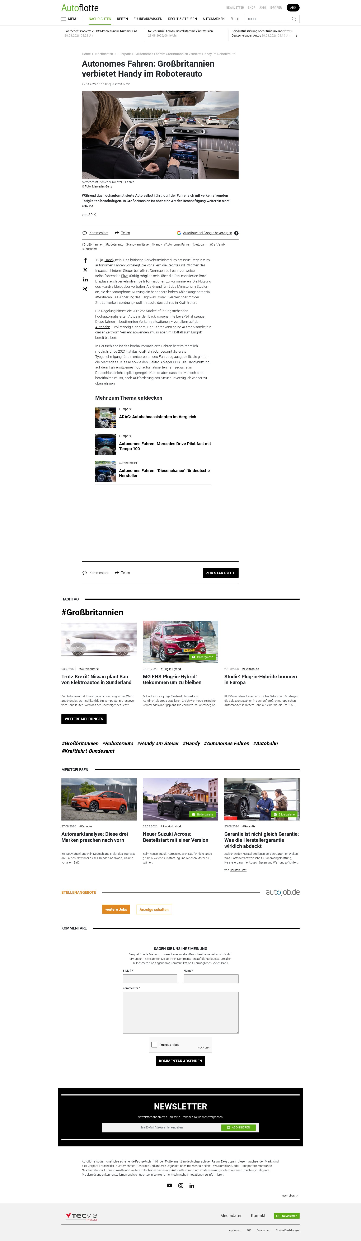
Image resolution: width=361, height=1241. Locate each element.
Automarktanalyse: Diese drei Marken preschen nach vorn (94, 837)
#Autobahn (265, 743)
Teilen (125, 233)
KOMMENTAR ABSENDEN (180, 1061)
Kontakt (258, 1215)
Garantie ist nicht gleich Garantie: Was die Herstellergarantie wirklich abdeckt (261, 840)
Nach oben (288, 1195)
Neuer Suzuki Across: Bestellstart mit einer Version (175, 837)
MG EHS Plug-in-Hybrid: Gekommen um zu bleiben (172, 680)
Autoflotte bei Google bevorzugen (207, 233)
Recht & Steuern (182, 19)
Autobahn (102, 327)
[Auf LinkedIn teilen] (85, 279)
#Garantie (248, 826)
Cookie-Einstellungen (288, 1230)
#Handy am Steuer (158, 743)
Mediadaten (231, 1215)
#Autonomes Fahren (226, 743)
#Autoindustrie (89, 669)
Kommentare (98, 233)
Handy (109, 260)
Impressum (235, 1230)
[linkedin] (191, 1185)
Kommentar (130, 988)
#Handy (191, 743)
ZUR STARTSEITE (220, 573)
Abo (293, 7)
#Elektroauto (250, 669)
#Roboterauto (117, 743)
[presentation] (296, 35)
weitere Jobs (116, 909)
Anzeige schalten (154, 909)
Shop (251, 7)
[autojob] (283, 892)
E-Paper (276, 7)
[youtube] (169, 1185)
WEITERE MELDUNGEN (84, 719)
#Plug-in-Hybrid (171, 669)
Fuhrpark (124, 54)
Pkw (124, 276)
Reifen (122, 19)
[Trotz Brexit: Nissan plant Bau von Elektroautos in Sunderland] (99, 642)
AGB (249, 1230)
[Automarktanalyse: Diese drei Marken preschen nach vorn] (99, 799)
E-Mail (127, 970)
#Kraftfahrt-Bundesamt (87, 751)
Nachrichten (100, 19)
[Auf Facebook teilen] (85, 259)
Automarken (214, 19)
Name (188, 970)
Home (86, 54)
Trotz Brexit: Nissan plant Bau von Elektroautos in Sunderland (96, 680)
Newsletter (235, 7)
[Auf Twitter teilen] (85, 269)
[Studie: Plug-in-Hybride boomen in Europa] (262, 642)
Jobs (263, 7)
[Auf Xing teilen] (85, 288)
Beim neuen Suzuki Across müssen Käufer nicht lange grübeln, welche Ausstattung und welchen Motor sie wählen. (177, 858)
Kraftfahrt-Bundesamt (155, 351)
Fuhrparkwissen (148, 19)
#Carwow (85, 826)
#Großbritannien (92, 612)
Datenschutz (264, 1230)
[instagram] (180, 1185)
